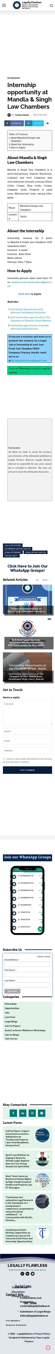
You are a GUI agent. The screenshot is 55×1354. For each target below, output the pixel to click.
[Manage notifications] (48, 1347)
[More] (48, 123)
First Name (10, 970)
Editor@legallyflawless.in (34, 1315)
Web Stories (10, 1039)
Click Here (24, 372)
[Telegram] (41, 1113)
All (37, 580)
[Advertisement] (27, 43)
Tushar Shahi (22, 115)
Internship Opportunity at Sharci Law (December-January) (26, 610)
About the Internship (22, 144)
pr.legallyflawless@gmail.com (29, 360)
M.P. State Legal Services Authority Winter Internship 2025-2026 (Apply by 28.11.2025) (26, 642)
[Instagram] (32, 1113)
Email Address (11, 959)
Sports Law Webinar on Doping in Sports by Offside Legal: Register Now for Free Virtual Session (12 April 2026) (17, 1161)
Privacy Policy (42, 1333)
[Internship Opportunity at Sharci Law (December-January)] (27, 599)
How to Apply (18, 147)
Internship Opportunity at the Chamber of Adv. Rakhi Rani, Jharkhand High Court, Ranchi (26, 676)
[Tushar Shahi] (9, 115)
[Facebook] (13, 1113)
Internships (13, 78)
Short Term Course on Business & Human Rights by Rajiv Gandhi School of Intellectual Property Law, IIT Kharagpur (19, 1182)
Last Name (10, 980)
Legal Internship (13, 552)
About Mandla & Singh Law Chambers (25, 139)
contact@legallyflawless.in (35, 1306)
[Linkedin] (22, 1113)
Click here (24, 293)
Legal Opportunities (35, 552)
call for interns (13, 545)
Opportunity (11, 556)
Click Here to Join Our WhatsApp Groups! (27, 568)
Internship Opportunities (18, 549)
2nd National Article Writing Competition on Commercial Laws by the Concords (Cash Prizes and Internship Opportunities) (19, 1236)
